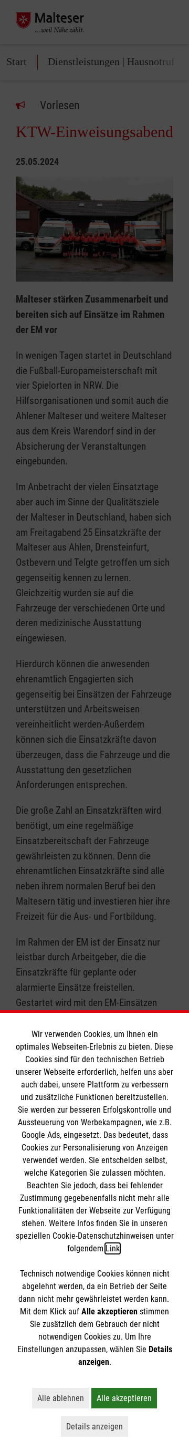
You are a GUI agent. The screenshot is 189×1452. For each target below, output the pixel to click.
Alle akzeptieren (127, 1398)
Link (113, 1248)
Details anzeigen (97, 1426)
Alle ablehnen (63, 1398)
